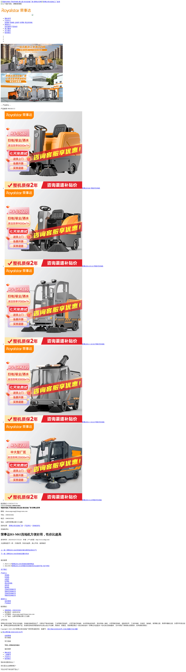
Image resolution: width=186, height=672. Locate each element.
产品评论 (28, 525)
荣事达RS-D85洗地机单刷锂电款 (23, 564)
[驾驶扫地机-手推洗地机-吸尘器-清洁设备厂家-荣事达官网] (30, 2)
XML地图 (66, 629)
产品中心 (8, 20)
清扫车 (7, 585)
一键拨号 (8, 654)
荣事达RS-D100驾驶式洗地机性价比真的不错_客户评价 (31, 566)
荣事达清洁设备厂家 (16, 525)
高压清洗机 (29, 22)
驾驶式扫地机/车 (10, 595)
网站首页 (8, 18)
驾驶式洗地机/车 (10, 591)
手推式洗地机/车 (10, 589)
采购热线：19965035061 (13, 610)
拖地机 (7, 587)
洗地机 (7, 22)
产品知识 (14, 26)
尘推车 (17, 22)
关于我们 (8, 30)
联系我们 (8, 32)
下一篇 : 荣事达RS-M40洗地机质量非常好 (15, 553)
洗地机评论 (36, 525)
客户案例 (8, 28)
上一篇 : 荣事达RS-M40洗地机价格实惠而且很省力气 (19, 550)
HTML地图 (74, 629)
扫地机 (12, 22)
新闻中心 (8, 24)
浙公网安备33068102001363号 (13, 632)
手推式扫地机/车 (10, 593)
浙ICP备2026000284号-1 (55, 629)
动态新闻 (8, 26)
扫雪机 (22, 22)
